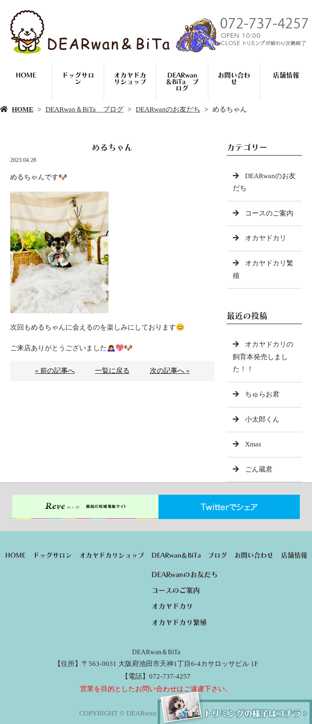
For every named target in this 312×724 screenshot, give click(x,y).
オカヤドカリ (265, 238)
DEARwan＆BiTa (156, 652)
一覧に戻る (112, 371)
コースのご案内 (269, 213)
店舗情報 (286, 75)
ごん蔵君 (259, 469)
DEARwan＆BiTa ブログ (182, 81)
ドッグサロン (78, 78)
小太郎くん (262, 419)
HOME (26, 75)
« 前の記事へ (55, 371)
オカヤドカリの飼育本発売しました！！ (263, 356)
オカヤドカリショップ (130, 78)
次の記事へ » (170, 371)
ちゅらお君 (262, 394)
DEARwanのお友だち (168, 109)
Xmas (253, 444)
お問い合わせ (234, 78)
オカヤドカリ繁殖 (263, 269)
